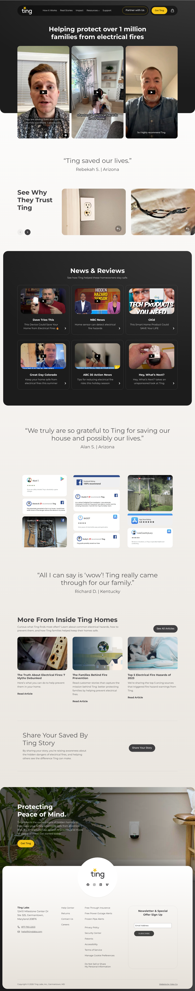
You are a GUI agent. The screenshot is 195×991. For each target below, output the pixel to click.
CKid (151, 319)
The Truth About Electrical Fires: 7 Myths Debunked (41, 676)
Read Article (24, 694)
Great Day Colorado (43, 374)
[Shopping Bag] (172, 10)
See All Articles (165, 628)
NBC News (97, 319)
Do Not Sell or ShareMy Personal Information (98, 965)
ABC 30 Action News (97, 374)
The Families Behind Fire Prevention (90, 676)
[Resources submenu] (99, 10)
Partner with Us (135, 10)
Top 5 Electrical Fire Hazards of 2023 (149, 676)
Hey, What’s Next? (151, 374)
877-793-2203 (28, 927)
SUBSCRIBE (144, 933)
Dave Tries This (43, 319)
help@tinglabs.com (31, 931)
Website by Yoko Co (168, 984)
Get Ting (159, 10)
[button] (28, 232)
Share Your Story (142, 747)
